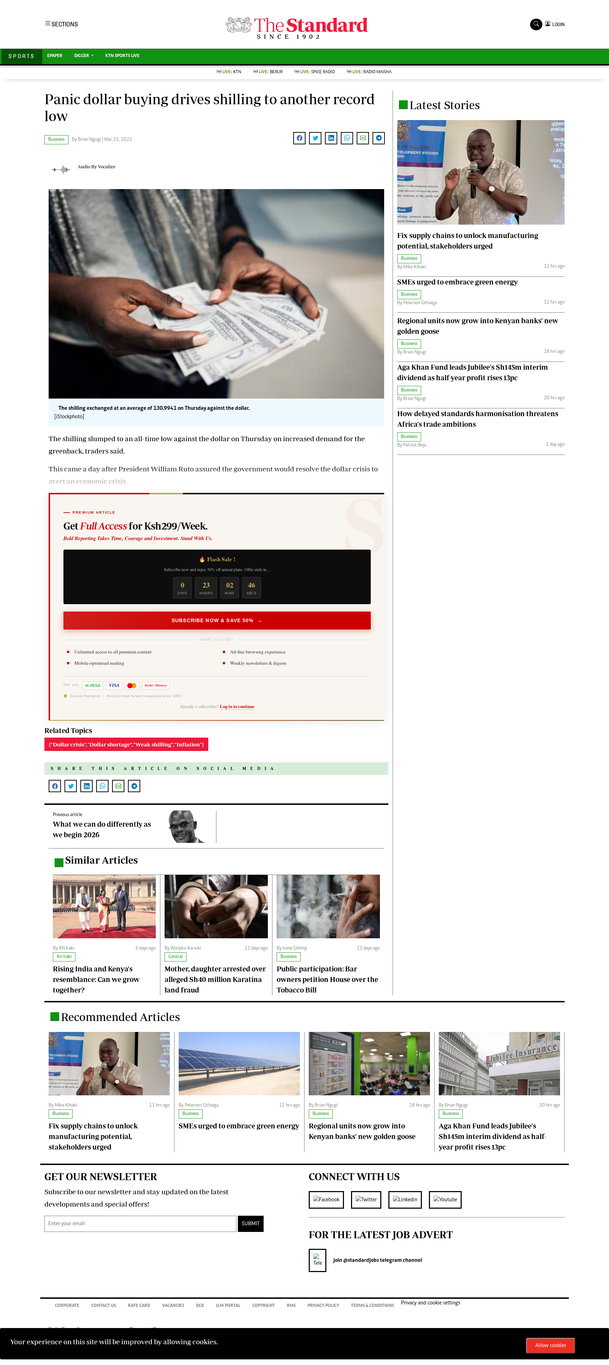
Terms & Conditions (372, 1306)
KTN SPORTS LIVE (122, 56)
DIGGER (82, 56)
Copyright (263, 1306)
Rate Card (139, 1306)
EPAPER (54, 56)
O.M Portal (228, 1306)
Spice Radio (317, 72)
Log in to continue (237, 706)
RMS (291, 1306)
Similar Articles (101, 860)
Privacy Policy (323, 1306)
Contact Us (103, 1306)
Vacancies (173, 1306)
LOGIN (557, 24)
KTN (231, 72)
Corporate (67, 1306)
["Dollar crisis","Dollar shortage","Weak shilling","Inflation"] (126, 744)
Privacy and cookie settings (430, 1303)
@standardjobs (360, 1260)
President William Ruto (156, 469)
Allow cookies (550, 1345)
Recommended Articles (120, 1016)
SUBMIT (251, 1224)
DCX (200, 1306)
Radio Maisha (372, 72)
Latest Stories (445, 105)
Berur (271, 72)
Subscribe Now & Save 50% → (217, 620)
